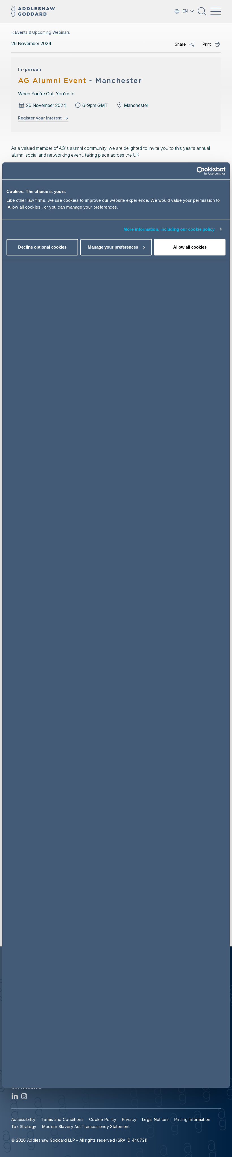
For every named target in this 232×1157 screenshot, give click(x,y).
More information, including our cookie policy (169, 229)
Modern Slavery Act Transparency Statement (86, 1126)
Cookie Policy (102, 1119)
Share (180, 44)
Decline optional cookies (42, 247)
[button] (202, 13)
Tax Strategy (23, 1126)
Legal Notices (155, 1119)
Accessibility (23, 1119)
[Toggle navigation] (215, 11)
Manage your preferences (113, 247)
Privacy (129, 1119)
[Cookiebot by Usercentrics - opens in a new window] (200, 171)
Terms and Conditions (62, 1119)
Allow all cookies (190, 247)
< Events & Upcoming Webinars (40, 32)
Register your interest (41, 118)
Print (207, 44)
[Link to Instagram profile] (24, 1097)
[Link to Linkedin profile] (14, 1097)
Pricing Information (192, 1119)
